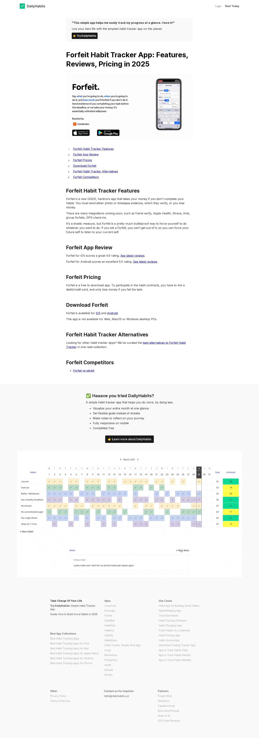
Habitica (109, 630)
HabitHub (109, 625)
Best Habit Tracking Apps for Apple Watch (74, 653)
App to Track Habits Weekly (175, 655)
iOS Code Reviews (169, 720)
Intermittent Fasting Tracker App (177, 645)
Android (112, 313)
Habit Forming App (169, 635)
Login (218, 6)
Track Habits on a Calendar (174, 630)
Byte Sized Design (168, 710)
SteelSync (164, 700)
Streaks (108, 669)
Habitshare (110, 640)
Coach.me (110, 605)
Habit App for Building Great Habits (179, 605)
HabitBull (109, 620)
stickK (107, 664)
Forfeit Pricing (82, 160)
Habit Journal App (169, 640)
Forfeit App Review (86, 154)
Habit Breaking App (170, 610)
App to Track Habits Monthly (175, 659)
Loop (107, 650)
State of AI (164, 715)
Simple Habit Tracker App (72, 607)
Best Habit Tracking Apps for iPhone (71, 663)
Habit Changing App (170, 625)
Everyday (110, 610)
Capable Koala (166, 705)
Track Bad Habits (168, 615)
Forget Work (165, 695)
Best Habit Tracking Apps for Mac (69, 648)
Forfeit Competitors (86, 177)
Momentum (110, 655)
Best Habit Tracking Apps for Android (71, 658)
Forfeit (108, 615)
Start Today (232, 6)
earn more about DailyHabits (129, 439)
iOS (98, 313)
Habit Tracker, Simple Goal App (122, 645)
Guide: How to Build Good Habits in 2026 (73, 614)
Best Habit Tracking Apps (64, 638)
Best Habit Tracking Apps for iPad (69, 643)
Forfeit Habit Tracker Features (93, 149)
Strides (108, 674)
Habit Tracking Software (173, 620)
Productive (110, 659)
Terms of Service (60, 700)
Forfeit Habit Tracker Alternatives (95, 171)
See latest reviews (132, 255)
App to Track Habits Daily (173, 650)
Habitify (108, 635)
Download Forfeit (84, 165)
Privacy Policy (58, 695)
